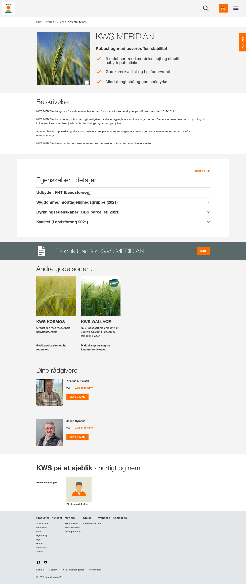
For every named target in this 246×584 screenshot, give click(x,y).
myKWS (70, 518)
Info (100, 523)
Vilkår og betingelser (73, 569)
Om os (87, 518)
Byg (38, 539)
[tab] (123, 192)
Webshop (104, 518)
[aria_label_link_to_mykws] (223, 8)
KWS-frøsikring (72, 527)
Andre (39, 551)
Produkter (42, 518)
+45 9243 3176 (84, 388)
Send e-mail (77, 396)
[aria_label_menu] (236, 8)
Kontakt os (120, 518)
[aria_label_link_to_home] (8, 8)
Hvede (39, 543)
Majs (38, 531)
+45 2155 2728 (84, 428)
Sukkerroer (42, 523)
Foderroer (41, 527)
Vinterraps (41, 547)
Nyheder (57, 518)
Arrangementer (73, 531)
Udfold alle (202, 171)
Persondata (95, 569)
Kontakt (40, 569)
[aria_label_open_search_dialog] (205, 8)
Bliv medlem (71, 523)
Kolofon (53, 569)
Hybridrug (41, 535)
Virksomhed (89, 523)
